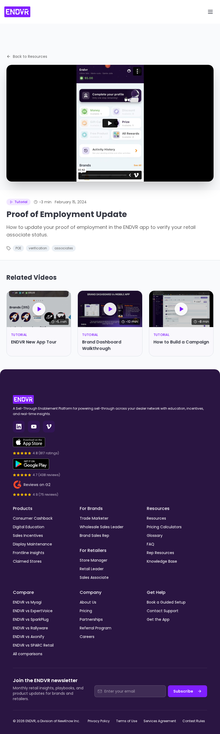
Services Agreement (160, 721)
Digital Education (28, 527)
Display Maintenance (32, 544)
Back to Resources (30, 56)
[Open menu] (210, 11)
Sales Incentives (28, 535)
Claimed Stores (27, 561)
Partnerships (91, 619)
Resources (156, 518)
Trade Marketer (94, 518)
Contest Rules (193, 721)
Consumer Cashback (33, 518)
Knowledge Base (162, 561)
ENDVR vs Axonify (28, 636)
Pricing (86, 611)
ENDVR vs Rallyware (30, 628)
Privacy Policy (99, 721)
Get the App (158, 619)
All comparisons (27, 654)
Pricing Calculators (164, 527)
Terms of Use (126, 721)
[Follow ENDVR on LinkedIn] (19, 426)
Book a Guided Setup (166, 602)
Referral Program (95, 628)
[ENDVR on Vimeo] (49, 426)
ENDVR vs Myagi (27, 602)
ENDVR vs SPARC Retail (33, 645)
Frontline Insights (28, 552)
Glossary (155, 535)
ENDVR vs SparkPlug (31, 619)
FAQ (150, 544)
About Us (88, 602)
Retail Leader (92, 569)
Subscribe (183, 691)
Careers (87, 636)
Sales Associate (94, 577)
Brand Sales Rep (94, 535)
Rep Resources (160, 552)
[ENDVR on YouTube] (34, 426)
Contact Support (162, 611)
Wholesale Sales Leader (101, 527)
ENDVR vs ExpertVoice (33, 611)
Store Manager (93, 560)
